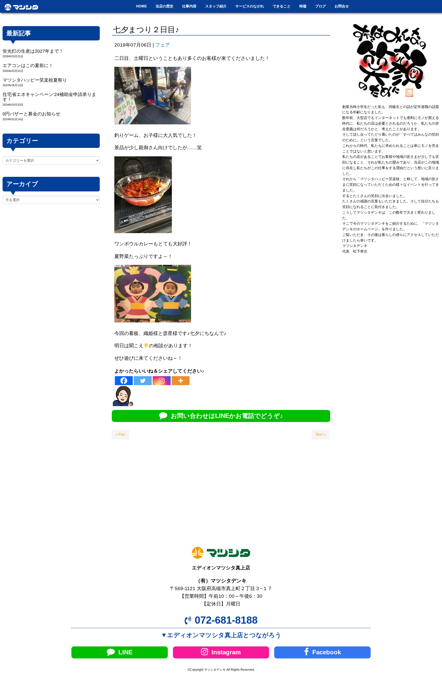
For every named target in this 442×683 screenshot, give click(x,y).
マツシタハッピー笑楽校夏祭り (35, 80)
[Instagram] (162, 380)
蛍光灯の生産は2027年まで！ (33, 51)
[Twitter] (143, 380)
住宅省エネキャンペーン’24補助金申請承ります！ (49, 97)
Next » (320, 434)
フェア (162, 45)
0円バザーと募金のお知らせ (31, 113)
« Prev (120, 434)
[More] (181, 380)
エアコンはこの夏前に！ (28, 65)
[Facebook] (124, 380)
